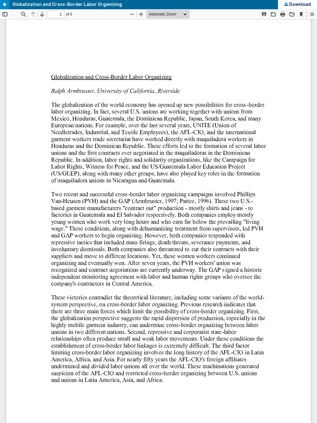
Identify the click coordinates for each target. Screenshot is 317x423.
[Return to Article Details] (4, 4)
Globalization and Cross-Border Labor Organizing (67, 4)
